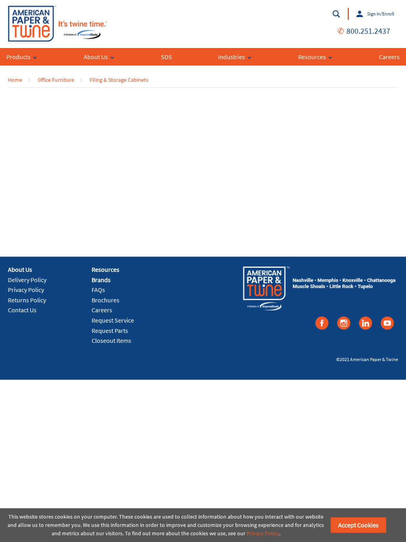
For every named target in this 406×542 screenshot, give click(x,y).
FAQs (98, 290)
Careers (102, 310)
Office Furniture (56, 79)
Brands (101, 280)
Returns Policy (27, 300)
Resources (105, 269)
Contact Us (22, 310)
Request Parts (110, 330)
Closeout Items (111, 340)
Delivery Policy (27, 280)
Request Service (113, 320)
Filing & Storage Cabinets (119, 79)
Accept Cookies (358, 525)
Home (15, 79)
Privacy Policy (26, 290)
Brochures (105, 300)
